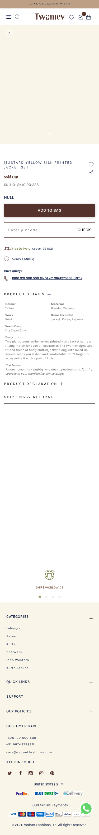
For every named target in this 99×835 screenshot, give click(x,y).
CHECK (84, 229)
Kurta (11, 644)
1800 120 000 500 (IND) (30, 278)
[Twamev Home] (50, 16)
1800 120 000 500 (21, 738)
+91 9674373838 (20, 744)
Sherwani (14, 652)
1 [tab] (49, 133)
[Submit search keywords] (17, 17)
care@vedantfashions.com (29, 752)
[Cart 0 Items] (88, 18)
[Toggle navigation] (9, 17)
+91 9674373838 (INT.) (65, 278)
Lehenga (13, 628)
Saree (11, 636)
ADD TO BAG (50, 210)
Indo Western (17, 660)
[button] (71, 18)
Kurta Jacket (17, 668)
